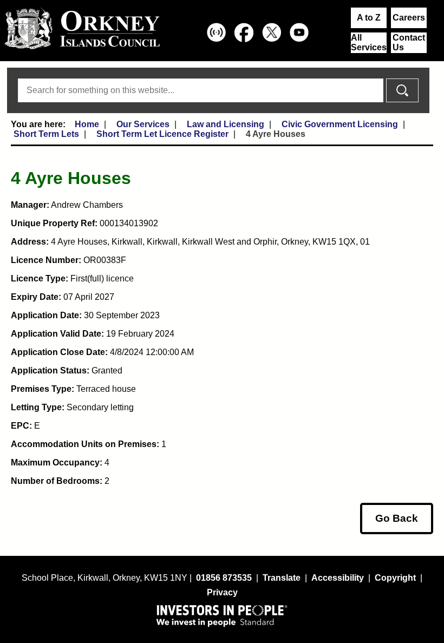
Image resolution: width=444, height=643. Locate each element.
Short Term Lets (46, 134)
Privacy (222, 592)
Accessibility (337, 577)
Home (87, 124)
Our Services (142, 124)
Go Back (396, 518)
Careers (409, 17)
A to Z (369, 17)
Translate (282, 577)
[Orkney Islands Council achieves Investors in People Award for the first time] (222, 615)
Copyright (395, 577)
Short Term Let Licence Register (162, 134)
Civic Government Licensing (340, 124)
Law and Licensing (225, 124)
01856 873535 (224, 577)
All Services (369, 42)
